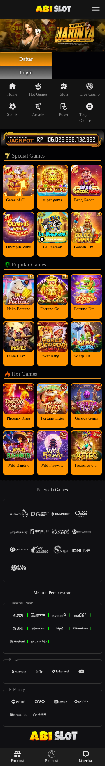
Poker (64, 114)
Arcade (38, 114)
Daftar (26, 59)
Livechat (86, 760)
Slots (64, 94)
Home (12, 94)
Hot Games (38, 94)
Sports (12, 114)
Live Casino (90, 94)
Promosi (17, 760)
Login (26, 72)
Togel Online (85, 117)
